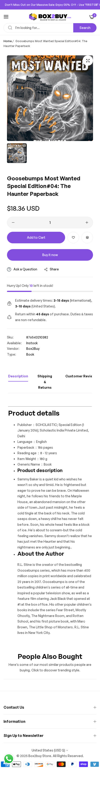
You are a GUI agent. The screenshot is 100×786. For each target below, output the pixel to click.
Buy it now (50, 255)
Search (85, 28)
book (30, 354)
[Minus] (13, 222)
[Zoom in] (88, 60)
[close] (97, 5)
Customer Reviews (81, 376)
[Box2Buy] (50, 17)
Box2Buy (33, 349)
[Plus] (87, 222)
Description (18, 376)
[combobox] (50, 27)
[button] (73, 237)
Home (7, 41)
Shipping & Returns (44, 381)
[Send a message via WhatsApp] (8, 758)
